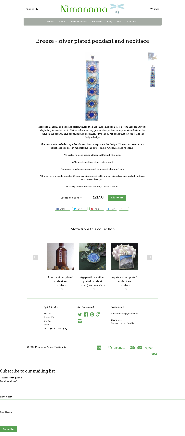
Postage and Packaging (55, 328)
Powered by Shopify (56, 347)
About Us (49, 317)
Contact (131, 21)
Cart (156, 9)
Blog (109, 21)
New (119, 21)
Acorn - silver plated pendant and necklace (60, 281)
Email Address (8, 381)
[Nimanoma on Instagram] (79, 322)
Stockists (97, 21)
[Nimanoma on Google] (98, 315)
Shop (62, 21)
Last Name (6, 412)
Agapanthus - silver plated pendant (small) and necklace (92, 281)
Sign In (30, 9)
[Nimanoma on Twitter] (79, 315)
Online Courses (78, 21)
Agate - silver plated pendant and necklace (124, 281)
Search (47, 313)
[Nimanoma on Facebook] (86, 315)
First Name (6, 396)
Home (50, 21)
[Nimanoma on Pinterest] (92, 315)
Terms (47, 324)
